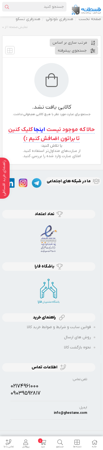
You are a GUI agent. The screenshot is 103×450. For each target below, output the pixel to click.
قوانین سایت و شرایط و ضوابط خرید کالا (59, 327)
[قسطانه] (86, 8)
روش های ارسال (77, 337)
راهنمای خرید (45, 317)
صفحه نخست (90, 19)
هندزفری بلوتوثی (59, 19)
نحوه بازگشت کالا (77, 347)
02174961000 (24, 386)
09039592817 (25, 393)
